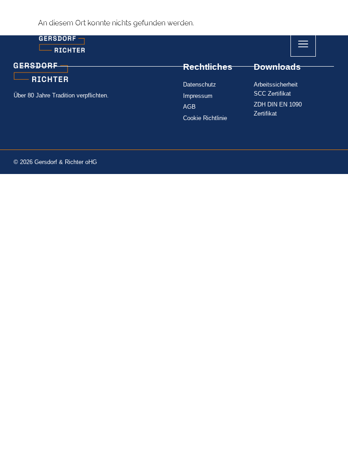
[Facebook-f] (296, 11)
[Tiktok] (280, 11)
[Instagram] (264, 11)
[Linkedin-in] (312, 11)
